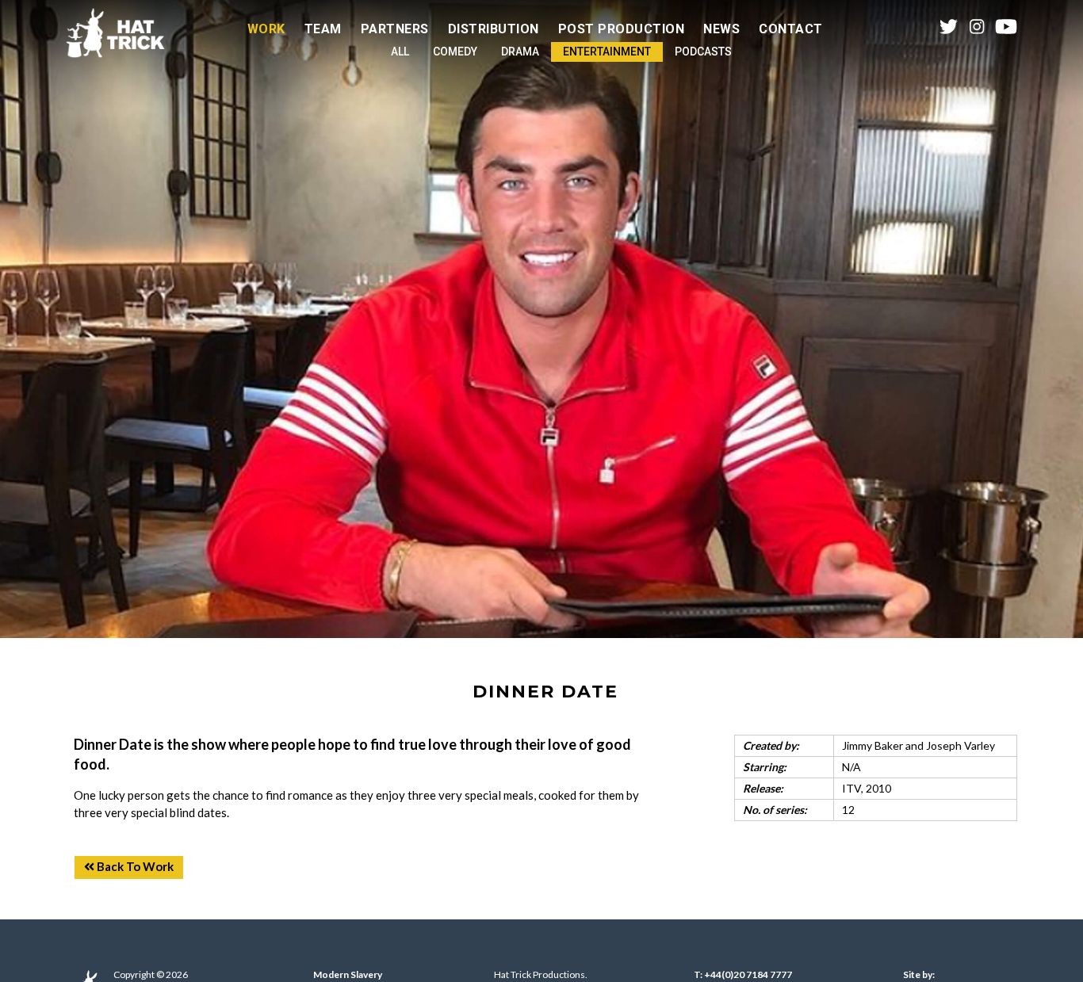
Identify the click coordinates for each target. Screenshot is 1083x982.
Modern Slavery (347, 974)
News (721, 28)
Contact (791, 28)
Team (323, 28)
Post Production (621, 28)
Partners (395, 28)
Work (266, 28)
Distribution (493, 28)
